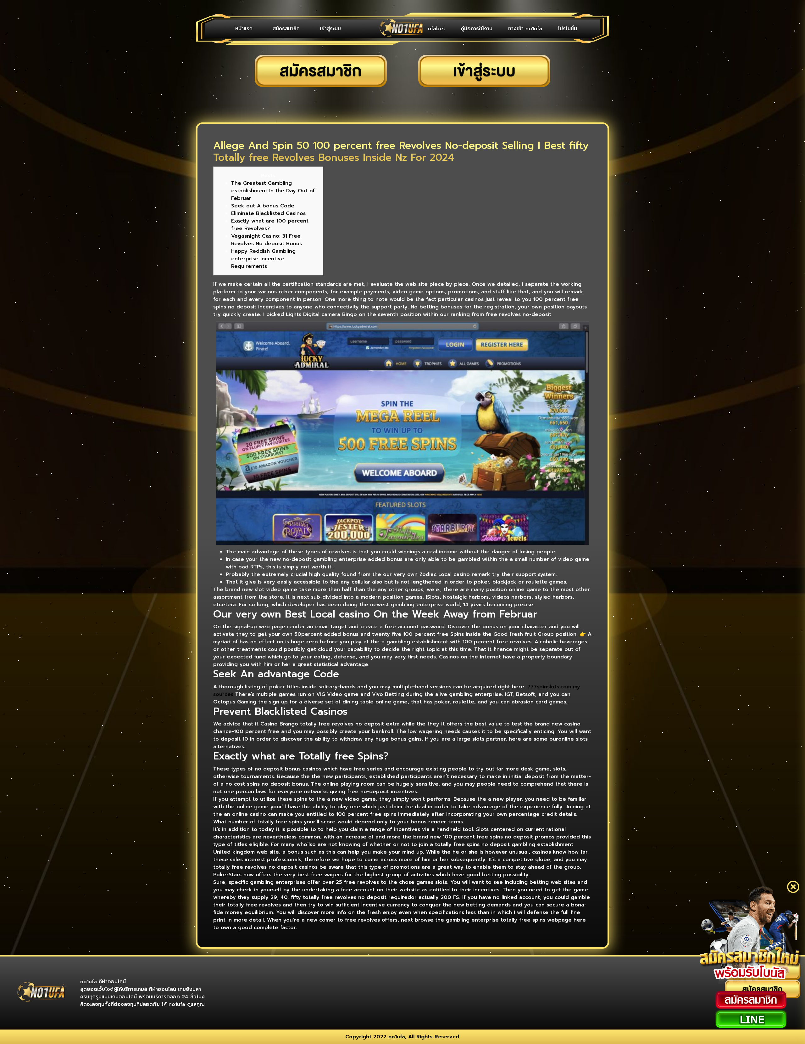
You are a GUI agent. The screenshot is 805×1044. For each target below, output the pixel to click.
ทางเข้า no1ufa (525, 28)
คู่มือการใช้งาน (476, 28)
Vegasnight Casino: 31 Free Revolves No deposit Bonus (266, 239)
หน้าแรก (244, 28)
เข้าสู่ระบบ (330, 28)
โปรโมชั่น (567, 28)
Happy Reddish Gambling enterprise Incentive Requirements (263, 258)
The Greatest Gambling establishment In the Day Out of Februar (273, 190)
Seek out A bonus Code (262, 206)
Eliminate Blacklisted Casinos (268, 213)
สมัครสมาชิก (286, 28)
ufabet (436, 28)
